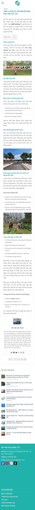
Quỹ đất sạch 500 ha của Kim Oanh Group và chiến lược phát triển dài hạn (19, 390)
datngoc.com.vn (15, 298)
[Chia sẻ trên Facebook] (12, 359)
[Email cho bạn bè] (19, 359)
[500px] (21, 353)
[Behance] (11, 353)
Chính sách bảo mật (8, 503)
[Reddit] (14, 353)
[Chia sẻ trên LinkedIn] (25, 359)
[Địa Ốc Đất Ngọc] (17, 3)
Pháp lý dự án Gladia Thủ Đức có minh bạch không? (19, 383)
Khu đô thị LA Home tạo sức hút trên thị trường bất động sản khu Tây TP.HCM (18, 376)
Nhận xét (9, 393)
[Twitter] (18, 353)
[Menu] (2, 3)
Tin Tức (6, 9)
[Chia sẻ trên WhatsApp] (9, 359)
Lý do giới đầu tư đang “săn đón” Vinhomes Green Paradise (19, 398)
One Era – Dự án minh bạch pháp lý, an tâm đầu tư (18, 433)
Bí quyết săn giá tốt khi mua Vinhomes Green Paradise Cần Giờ (19, 427)
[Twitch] (23, 353)
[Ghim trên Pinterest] (22, 359)
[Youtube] (16, 353)
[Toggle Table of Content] (13, 37)
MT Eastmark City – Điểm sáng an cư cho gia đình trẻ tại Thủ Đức (19, 410)
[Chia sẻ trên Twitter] (16, 359)
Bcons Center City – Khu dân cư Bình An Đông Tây (19, 416)
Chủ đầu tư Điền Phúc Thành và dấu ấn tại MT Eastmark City (19, 405)
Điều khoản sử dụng (8, 506)
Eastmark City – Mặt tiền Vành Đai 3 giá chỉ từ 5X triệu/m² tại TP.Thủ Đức (19, 422)
